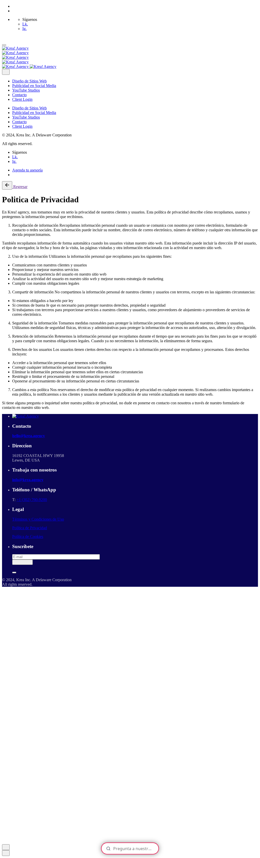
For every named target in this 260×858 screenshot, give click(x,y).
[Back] (7, 185)
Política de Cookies (27, 536)
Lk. (25, 24)
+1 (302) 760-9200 (32, 499)
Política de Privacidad (29, 528)
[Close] (6, 72)
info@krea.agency (27, 480)
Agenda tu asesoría (27, 170)
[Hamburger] (4, 45)
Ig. (24, 28)
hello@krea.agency (28, 436)
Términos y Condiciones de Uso (38, 519)
